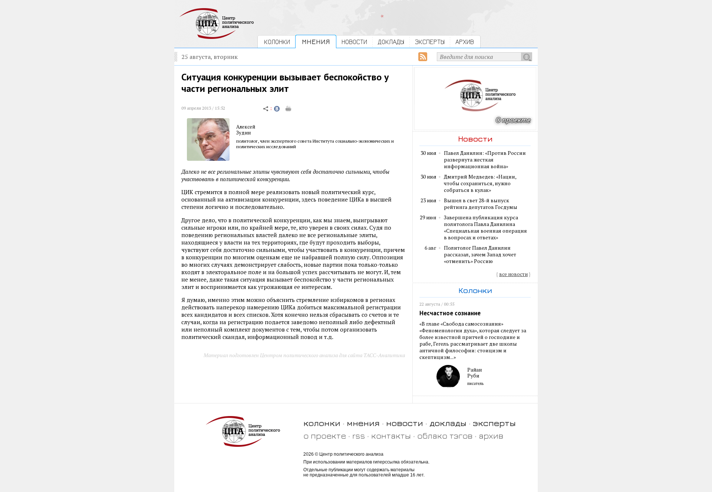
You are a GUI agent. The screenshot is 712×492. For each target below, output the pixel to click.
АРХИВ (464, 42)
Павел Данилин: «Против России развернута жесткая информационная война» (485, 160)
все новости (513, 274)
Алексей (245, 126)
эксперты (494, 423)
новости (404, 423)
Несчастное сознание (450, 313)
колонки (321, 423)
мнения (363, 423)
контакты (391, 435)
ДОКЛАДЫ (391, 42)
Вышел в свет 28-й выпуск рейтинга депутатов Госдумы (480, 203)
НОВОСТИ (354, 42)
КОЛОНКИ (277, 42)
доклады (448, 423)
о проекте (324, 435)
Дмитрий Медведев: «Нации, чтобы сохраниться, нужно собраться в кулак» (480, 183)
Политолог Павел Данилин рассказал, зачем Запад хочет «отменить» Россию (480, 255)
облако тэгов (444, 435)
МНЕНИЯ (316, 42)
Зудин (243, 132)
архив (491, 435)
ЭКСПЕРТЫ (430, 42)
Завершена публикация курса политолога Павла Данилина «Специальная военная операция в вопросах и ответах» (485, 227)
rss (358, 435)
